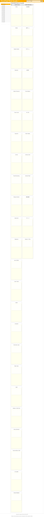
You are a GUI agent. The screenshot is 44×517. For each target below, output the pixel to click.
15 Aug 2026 (3, 18)
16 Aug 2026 (3, 17)
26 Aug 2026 (3, 6)
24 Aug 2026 (3, 8)
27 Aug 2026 (3, 5)
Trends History (3, 4)
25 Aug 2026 (3, 7)
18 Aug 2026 (3, 15)
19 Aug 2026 (3, 14)
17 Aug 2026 (3, 16)
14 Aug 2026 (3, 19)
